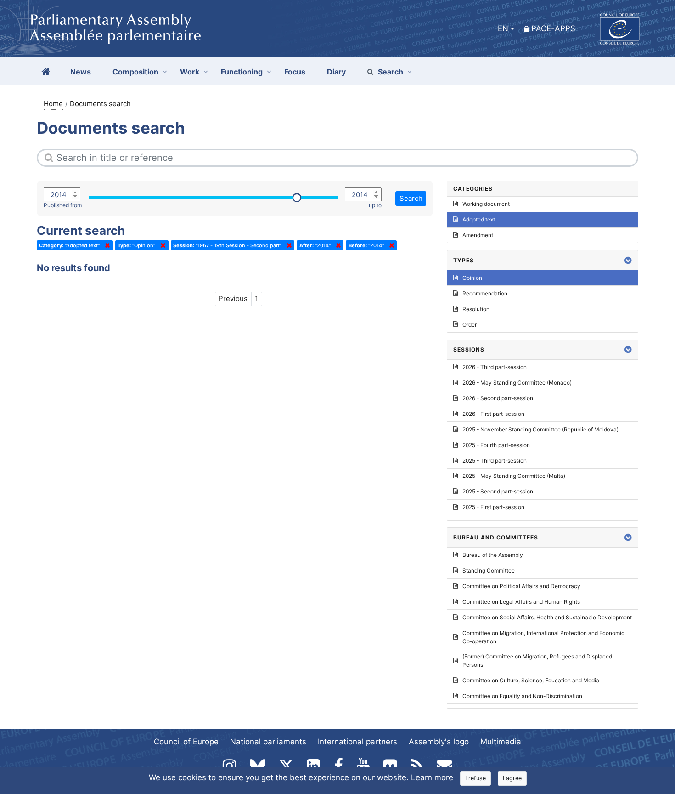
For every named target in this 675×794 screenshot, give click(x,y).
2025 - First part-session (493, 507)
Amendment (477, 235)
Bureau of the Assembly (492, 554)
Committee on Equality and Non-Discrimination (522, 695)
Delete (105, 245)
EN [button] (503, 28)
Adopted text (478, 219)
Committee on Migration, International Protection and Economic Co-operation (543, 637)
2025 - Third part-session (494, 460)
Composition (135, 71)
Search (390, 71)
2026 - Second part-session (497, 398)
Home (53, 103)
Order (469, 324)
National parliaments (268, 741)
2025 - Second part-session (497, 491)
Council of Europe (186, 741)
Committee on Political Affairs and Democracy (521, 586)
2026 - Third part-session (494, 366)
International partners (357, 741)
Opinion (472, 277)
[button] (628, 260)
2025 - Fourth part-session (496, 445)
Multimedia (500, 741)
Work (189, 71)
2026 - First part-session (493, 413)
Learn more (432, 777)
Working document (486, 203)
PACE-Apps (553, 28)
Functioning (242, 71)
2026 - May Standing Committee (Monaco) (517, 382)
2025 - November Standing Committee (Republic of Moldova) (540, 429)
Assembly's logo (439, 741)
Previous (233, 298)
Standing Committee (488, 570)
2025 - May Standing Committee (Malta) (513, 475)
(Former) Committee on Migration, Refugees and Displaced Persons (537, 660)
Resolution (475, 309)
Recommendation (484, 293)
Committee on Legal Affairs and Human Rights (521, 601)
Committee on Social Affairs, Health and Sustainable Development (547, 617)
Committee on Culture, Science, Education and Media (530, 680)
